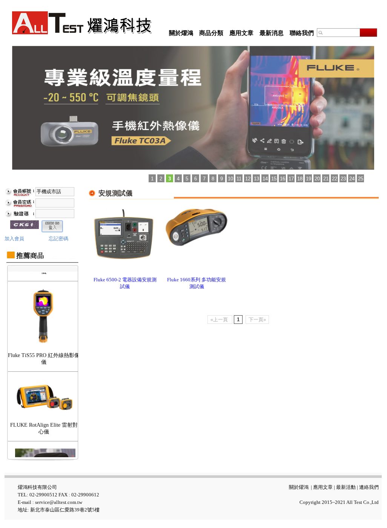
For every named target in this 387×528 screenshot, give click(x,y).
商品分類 (211, 33)
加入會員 (14, 238)
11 (238, 179)
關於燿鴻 (181, 33)
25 (360, 179)
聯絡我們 (302, 33)
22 (334, 179)
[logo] (82, 22)
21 (326, 179)
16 (282, 179)
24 (352, 179)
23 (343, 179)
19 (308, 179)
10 (230, 179)
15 (273, 179)
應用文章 (241, 33)
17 (291, 179)
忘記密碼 (58, 238)
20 (317, 179)
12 (247, 179)
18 (300, 179)
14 (265, 179)
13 (256, 179)
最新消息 (272, 33)
